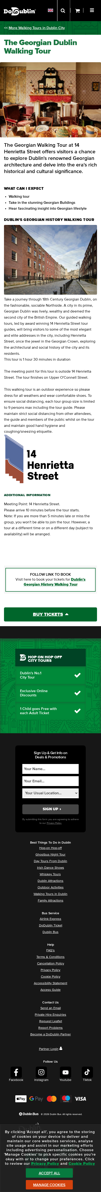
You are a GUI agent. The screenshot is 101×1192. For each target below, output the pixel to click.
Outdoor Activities (51, 887)
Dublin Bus (50, 932)
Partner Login (48, 1049)
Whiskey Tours (50, 874)
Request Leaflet (50, 1021)
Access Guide (50, 989)
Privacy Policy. (54, 823)
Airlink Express (50, 919)
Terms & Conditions (50, 957)
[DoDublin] (20, 4)
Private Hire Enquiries (50, 1014)
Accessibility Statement (50, 983)
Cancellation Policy (50, 963)
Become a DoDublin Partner (50, 1034)
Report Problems (50, 1028)
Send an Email (50, 1008)
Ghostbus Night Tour (50, 854)
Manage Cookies (49, 1185)
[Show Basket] (76, 10)
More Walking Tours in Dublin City (37, 28)
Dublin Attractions (50, 881)
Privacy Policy (50, 970)
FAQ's (50, 950)
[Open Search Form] (63, 10)
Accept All (49, 1173)
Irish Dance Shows (50, 867)
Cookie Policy (50, 976)
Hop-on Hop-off (50, 848)
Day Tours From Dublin (50, 861)
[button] (92, 10)
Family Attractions (50, 900)
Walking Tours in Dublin (50, 894)
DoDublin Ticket (50, 925)
